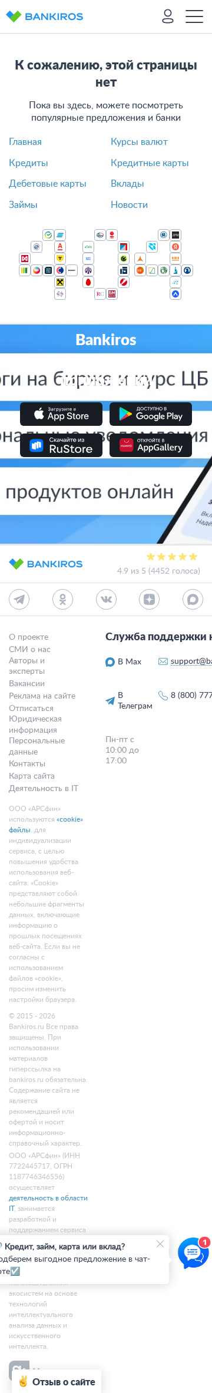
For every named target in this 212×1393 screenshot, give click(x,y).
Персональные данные (37, 746)
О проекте (28, 637)
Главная (25, 142)
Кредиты (28, 163)
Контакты (27, 764)
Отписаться (31, 708)
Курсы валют (139, 142)
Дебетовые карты (48, 183)
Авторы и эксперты (27, 666)
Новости (129, 205)
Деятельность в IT (43, 789)
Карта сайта (32, 776)
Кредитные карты (150, 163)
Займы (23, 205)
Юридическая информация (35, 724)
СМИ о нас (30, 650)
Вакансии (27, 684)
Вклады (127, 183)
